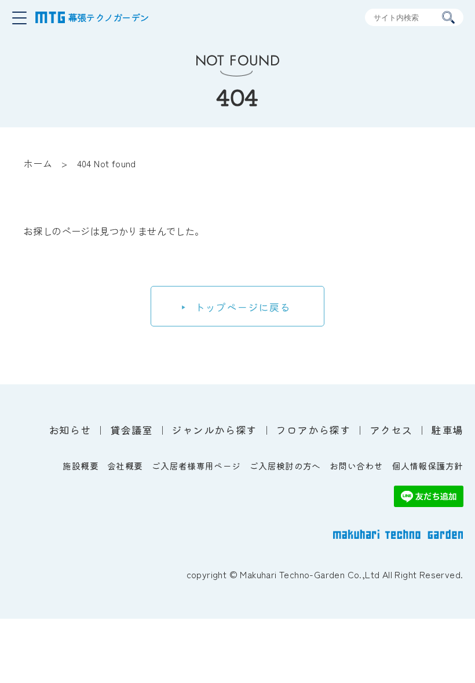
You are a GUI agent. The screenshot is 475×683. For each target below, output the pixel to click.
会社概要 (125, 466)
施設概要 (80, 466)
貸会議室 (131, 429)
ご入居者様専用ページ (196, 466)
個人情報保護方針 (427, 466)
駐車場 (447, 429)
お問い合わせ (356, 466)
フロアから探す (313, 429)
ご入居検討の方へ (285, 466)
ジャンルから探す (214, 429)
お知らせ (70, 429)
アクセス (391, 429)
